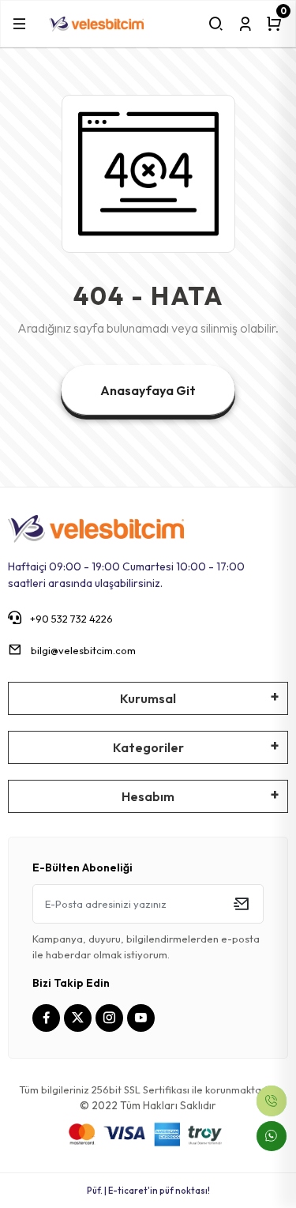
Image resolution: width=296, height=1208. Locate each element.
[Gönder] (241, 904)
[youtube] (143, 1018)
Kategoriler (148, 747)
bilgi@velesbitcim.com (83, 650)
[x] (80, 1018)
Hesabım (148, 796)
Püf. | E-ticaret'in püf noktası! (148, 1190)
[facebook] (48, 1018)
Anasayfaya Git (148, 390)
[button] (19, 24)
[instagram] (111, 1018)
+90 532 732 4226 (70, 618)
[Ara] (216, 24)
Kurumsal (148, 698)
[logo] (96, 23)
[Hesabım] (245, 24)
